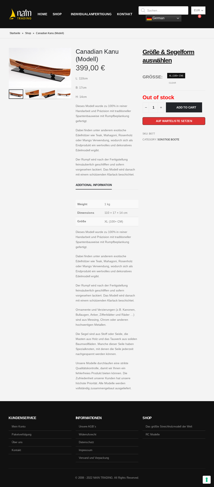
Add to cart (186, 107)
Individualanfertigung (91, 14)
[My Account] (188, 18)
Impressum (85, 450)
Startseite (15, 33)
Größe (152, 76)
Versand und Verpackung (94, 457)
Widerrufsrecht (87, 434)
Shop (57, 14)
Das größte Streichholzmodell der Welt (169, 426)
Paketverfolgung (21, 434)
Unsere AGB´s (87, 426)
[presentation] (9, 68)
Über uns (17, 442)
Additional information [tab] (94, 185)
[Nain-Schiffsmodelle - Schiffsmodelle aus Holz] (20, 14)
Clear (172, 83)
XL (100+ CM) (176, 75)
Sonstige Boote (168, 139)
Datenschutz (86, 442)
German (158, 18)
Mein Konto (18, 426)
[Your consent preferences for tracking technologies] (207, 480)
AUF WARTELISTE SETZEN (174, 121)
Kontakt (124, 14)
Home (42, 14)
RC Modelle (153, 434)
